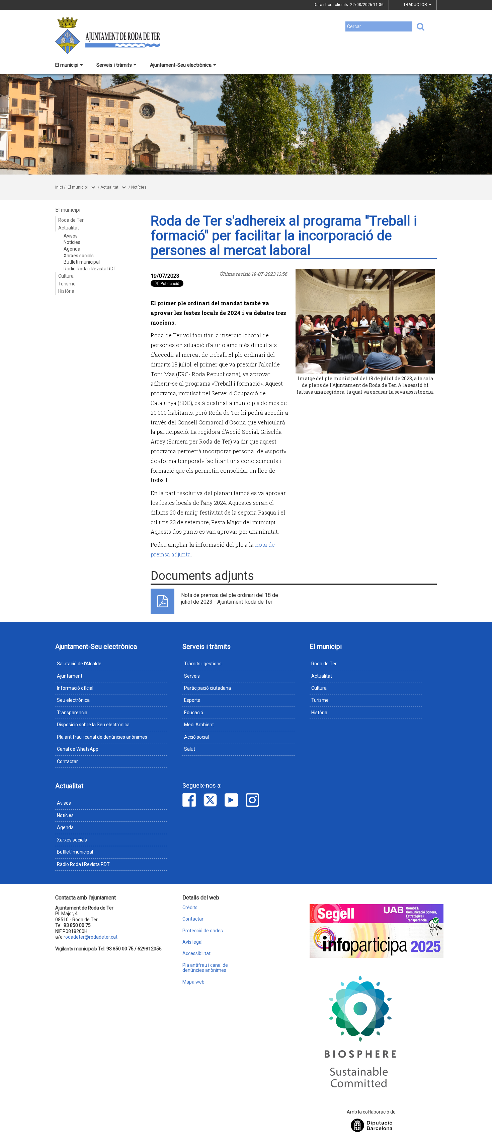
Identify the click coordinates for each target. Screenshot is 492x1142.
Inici (59, 187)
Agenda (72, 249)
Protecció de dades (202, 930)
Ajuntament (69, 676)
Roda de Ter (71, 220)
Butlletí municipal (82, 262)
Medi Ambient (199, 724)
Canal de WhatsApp (77, 749)
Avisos (71, 236)
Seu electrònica (73, 700)
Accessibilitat (196, 953)
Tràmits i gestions (203, 663)
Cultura (66, 276)
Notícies (139, 187)
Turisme (67, 283)
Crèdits (189, 907)
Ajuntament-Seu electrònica (181, 65)
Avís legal (192, 942)
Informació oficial (75, 688)
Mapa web (193, 982)
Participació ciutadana (207, 688)
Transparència (72, 712)
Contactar (67, 761)
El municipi (66, 65)
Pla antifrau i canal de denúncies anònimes (102, 737)
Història (66, 291)
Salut (189, 749)
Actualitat (109, 187)
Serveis (192, 676)
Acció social (196, 737)
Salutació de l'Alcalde (79, 663)
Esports (192, 700)
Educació (193, 712)
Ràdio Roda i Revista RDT (90, 268)
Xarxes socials (79, 255)
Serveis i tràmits (114, 65)
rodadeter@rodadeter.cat (90, 937)
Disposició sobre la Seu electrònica (93, 724)
